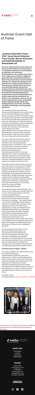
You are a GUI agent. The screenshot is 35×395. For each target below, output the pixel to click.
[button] (31, 15)
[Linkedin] (22, 389)
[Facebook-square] (17, 389)
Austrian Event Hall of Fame (22, 325)
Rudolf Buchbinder (21, 327)
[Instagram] (12, 389)
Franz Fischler (10, 327)
